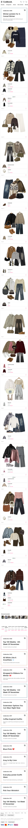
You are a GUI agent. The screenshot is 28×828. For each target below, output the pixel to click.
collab (22, 812)
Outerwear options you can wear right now (13, 706)
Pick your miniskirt (11, 790)
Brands (2, 4)
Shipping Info (17, 812)
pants (12, 627)
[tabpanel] (2, 622)
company (2, 813)
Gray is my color (10, 760)
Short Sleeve (10, 627)
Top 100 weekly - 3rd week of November (11, 691)
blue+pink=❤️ (9, 749)
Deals (14, 4)
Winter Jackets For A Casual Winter (11, 15)
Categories (8, 4)
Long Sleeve (4, 627)
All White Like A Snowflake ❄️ (9, 658)
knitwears (23, 627)
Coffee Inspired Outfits (12, 719)
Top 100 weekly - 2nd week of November (11, 734)
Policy (13, 812)
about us (2, 812)
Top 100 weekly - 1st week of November (14, 802)
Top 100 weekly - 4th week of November (11, 643)
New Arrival (20, 4)
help (25, 812)
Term (9, 812)
